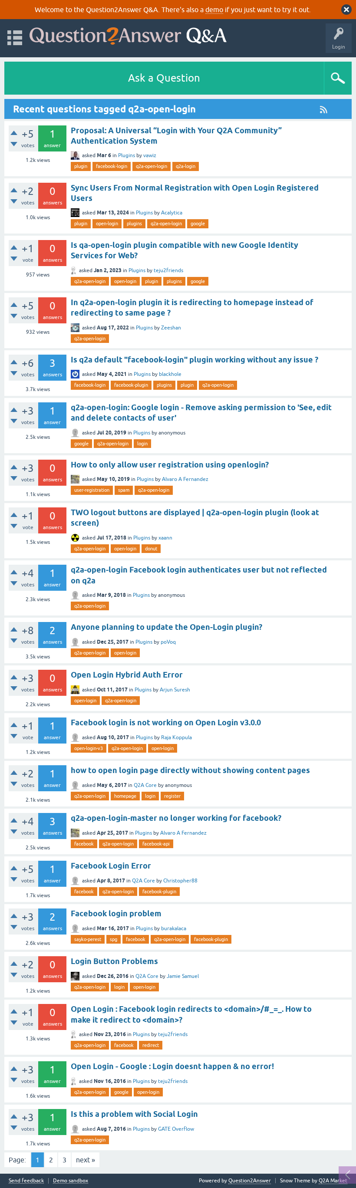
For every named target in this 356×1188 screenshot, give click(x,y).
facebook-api (156, 843)
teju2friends (168, 270)
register (172, 796)
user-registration (91, 490)
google (198, 223)
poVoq (168, 642)
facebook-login (111, 166)
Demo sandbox (70, 1181)
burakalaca (173, 928)
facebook (84, 843)
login (142, 443)
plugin (80, 166)
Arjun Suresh (175, 690)
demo (214, 9)
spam (123, 490)
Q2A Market (333, 1181)
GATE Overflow (176, 1129)
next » (85, 1160)
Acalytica (171, 213)
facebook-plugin (131, 385)
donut (151, 548)
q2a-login (185, 166)
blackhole (170, 374)
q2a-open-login (151, 166)
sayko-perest (87, 939)
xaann (165, 538)
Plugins (126, 155)
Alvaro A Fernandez (185, 479)
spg (113, 939)
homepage (125, 796)
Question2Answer (249, 1181)
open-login (107, 223)
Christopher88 (180, 881)
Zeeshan (171, 328)
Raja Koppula (176, 737)
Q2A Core (145, 785)
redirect (150, 1045)
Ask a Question (164, 78)
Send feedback (26, 1181)
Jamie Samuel (183, 976)
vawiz (149, 155)
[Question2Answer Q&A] (128, 34)
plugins (134, 223)
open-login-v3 (88, 748)
